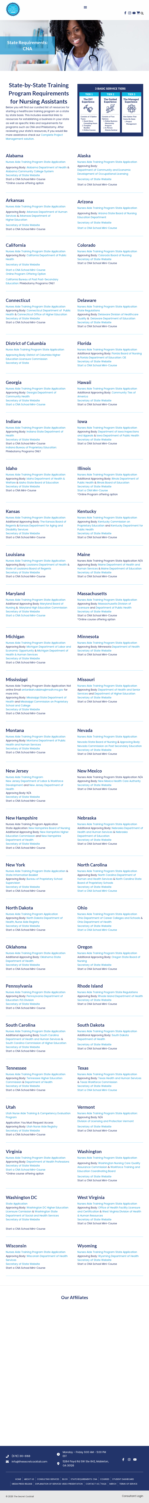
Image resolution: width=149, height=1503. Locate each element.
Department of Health (126, 646)
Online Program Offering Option (26, 274)
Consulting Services (48, 1479)
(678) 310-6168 (21, 1456)
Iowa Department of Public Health (118, 435)
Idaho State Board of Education (39, 482)
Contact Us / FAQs (96, 1483)
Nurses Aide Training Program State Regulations (107, 992)
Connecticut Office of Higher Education (42, 314)
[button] (125, 13)
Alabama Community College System (30, 171)
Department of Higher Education (114, 693)
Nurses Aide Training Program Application (32, 914)
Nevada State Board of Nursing (97, 742)
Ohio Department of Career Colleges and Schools (108, 918)
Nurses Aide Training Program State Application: (107, 1113)
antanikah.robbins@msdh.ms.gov (42, 689)
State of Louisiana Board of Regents (28, 568)
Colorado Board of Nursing (115, 255)
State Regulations (88, 310)
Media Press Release (22, 1483)
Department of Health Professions (48, 1161)
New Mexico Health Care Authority (119, 781)
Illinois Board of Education (113, 482)
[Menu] (85, 7)
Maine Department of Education (121, 568)
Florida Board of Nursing (127, 353)
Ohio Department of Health (94, 922)
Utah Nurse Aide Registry (42, 1126)
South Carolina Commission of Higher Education (36, 1043)
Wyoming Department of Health (118, 1256)
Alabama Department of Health (47, 167)
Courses (104, 1479)
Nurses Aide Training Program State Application (35, 162)
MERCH (112, 1483)
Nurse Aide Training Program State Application (35, 349)
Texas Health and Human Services (119, 1078)
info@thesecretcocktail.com (29, 1461)
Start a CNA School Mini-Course (97, 228)
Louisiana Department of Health (47, 564)
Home (18, 1479)
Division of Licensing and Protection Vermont (105, 1121)
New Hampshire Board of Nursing (49, 828)
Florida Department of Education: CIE (103, 357)
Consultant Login (132, 1496)
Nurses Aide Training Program (24, 777)
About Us (29, 1479)
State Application (17, 1203)
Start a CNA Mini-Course (92, 490)
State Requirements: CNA (84, 1479)
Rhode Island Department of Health (120, 996)
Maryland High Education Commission (43, 607)
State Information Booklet (22, 875)
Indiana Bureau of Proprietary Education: (31, 447)
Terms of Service (128, 1483)
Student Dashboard (123, 1479)
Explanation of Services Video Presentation (59, 1483)
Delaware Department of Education (113, 318)
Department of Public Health (114, 607)
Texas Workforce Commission (98, 1082)
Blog (65, 1479)
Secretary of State (17, 363)
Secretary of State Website (23, 175)
